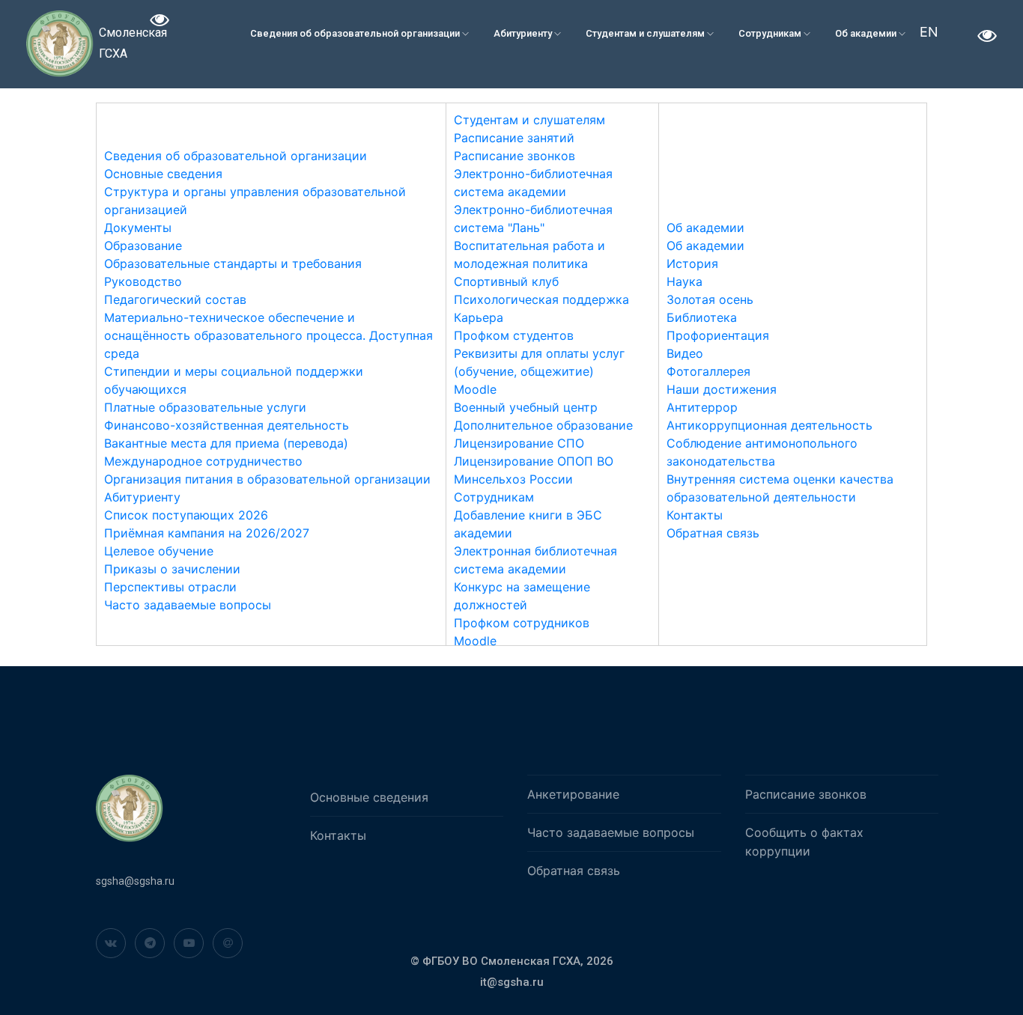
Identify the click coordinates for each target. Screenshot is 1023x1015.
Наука (684, 281)
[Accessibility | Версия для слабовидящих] (160, 22)
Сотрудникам (771, 33)
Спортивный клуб (506, 281)
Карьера (478, 317)
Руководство (143, 281)
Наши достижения (722, 389)
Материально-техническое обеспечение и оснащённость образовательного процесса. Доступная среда (268, 335)
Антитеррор (702, 407)
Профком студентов (514, 335)
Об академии (867, 33)
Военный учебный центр (526, 407)
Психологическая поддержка (541, 299)
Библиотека (702, 317)
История (692, 263)
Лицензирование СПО (519, 443)
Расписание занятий (514, 137)
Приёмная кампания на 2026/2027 (206, 532)
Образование (143, 245)
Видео (685, 353)
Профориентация (718, 335)
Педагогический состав (175, 299)
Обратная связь (713, 532)
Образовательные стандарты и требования (233, 263)
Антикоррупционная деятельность (769, 425)
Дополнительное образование (543, 425)
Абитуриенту (524, 33)
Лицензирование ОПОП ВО (533, 461)
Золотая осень (710, 299)
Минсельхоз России (513, 479)
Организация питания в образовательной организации (267, 479)
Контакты (695, 515)
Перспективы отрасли (170, 586)
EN (929, 32)
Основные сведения (163, 173)
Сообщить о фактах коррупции (804, 842)
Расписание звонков (514, 155)
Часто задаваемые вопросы (187, 604)
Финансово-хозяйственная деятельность (226, 425)
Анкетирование (573, 794)
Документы (137, 227)
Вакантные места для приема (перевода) (226, 443)
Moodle (475, 389)
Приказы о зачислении (172, 568)
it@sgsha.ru (512, 982)
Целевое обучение (158, 550)
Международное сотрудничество (203, 461)
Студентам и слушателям (646, 33)
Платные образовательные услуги (205, 407)
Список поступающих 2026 (186, 515)
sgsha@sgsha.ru (135, 881)
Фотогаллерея (708, 371)
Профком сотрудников (521, 622)
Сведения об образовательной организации (356, 33)
